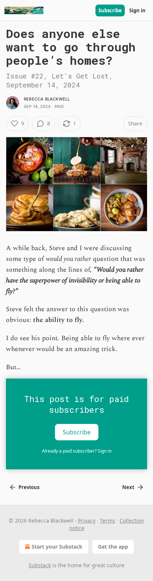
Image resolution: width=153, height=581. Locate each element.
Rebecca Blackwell (47, 99)
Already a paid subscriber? (76, 451)
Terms (107, 520)
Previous (29, 487)
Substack (40, 565)
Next (128, 487)
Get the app (113, 546)
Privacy (86, 520)
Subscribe (110, 10)
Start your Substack (57, 546)
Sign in (137, 10)
